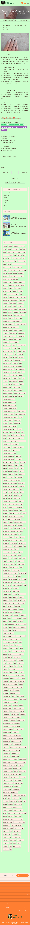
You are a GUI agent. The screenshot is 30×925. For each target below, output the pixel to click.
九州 (14, 267)
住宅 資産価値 (22, 678)
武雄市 (24, 558)
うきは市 (13, 438)
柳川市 (24, 528)
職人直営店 (12, 567)
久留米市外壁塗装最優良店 (20, 414)
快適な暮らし (23, 627)
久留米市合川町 (16, 582)
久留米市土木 (14, 501)
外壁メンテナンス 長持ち (8, 729)
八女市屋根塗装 (21, 486)
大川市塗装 (17, 324)
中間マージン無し (16, 450)
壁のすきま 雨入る (13, 747)
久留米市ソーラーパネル (15, 480)
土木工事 (5, 492)
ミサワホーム (11, 285)
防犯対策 (16, 549)
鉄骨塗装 (17, 624)
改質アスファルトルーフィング (9, 636)
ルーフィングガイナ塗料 (7, 351)
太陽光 (16, 474)
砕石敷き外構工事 (22, 573)
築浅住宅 (11, 672)
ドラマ (4, 663)
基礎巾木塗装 (19, 585)
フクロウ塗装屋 (23, 312)
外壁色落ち (11, 318)
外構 (25, 546)
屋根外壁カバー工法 (7, 345)
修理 (22, 663)
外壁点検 (21, 672)
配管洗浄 (13, 696)
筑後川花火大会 (6, 807)
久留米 (18, 276)
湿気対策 (19, 351)
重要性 (23, 360)
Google (20, 429)
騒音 (13, 264)
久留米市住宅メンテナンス (18, 708)
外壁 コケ (11, 690)
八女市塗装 (14, 453)
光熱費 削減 (5, 681)
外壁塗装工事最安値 (13, 381)
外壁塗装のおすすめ (14, 327)
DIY (21, 246)
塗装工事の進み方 (13, 333)
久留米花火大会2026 (18, 804)
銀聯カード (14, 336)
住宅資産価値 (12, 711)
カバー (12, 549)
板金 (22, 504)
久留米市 (5, 246)
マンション (5, 846)
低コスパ (20, 642)
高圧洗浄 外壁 (6, 693)
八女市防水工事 (14, 486)
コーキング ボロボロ (16, 750)
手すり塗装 (23, 762)
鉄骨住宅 (16, 672)
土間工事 (10, 495)
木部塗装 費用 (16, 615)
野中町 (18, 591)
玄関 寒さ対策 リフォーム (8, 783)
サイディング (5, 255)
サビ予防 (9, 585)
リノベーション (12, 270)
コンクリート (5, 648)
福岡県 (8, 261)
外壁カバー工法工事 (7, 591)
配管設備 (10, 471)
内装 (14, 846)
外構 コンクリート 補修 (19, 828)
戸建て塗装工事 (6, 792)
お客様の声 (5, 597)
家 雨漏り (15, 834)
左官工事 (5, 498)
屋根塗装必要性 (10, 606)
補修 (11, 843)
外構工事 (15, 558)
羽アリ (14, 798)
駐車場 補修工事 (6, 825)
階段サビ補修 (5, 765)
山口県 (16, 468)
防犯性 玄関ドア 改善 (19, 783)
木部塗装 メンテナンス (7, 615)
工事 (5, 202)
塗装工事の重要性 (17, 528)
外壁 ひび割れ (6, 747)
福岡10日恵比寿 (6, 300)
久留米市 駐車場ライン (7, 744)
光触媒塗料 (20, 291)
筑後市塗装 (15, 471)
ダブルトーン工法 (16, 570)
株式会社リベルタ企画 (7, 390)
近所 (19, 261)
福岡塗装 (5, 312)
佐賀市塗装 (5, 474)
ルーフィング (5, 639)
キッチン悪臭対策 (14, 702)
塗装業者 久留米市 (7, 732)
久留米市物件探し (11, 516)
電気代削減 (5, 621)
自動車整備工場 (11, 624)
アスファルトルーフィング (8, 633)
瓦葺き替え (12, 648)
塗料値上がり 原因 (20, 720)
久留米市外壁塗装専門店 (19, 369)
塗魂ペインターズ (22, 543)
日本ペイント (15, 384)
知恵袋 (19, 663)
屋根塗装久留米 (17, 786)
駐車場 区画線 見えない (18, 738)
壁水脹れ (17, 675)
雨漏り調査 (5, 579)
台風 (9, 813)
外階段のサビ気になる (7, 768)
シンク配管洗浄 (6, 699)
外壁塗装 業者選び (6, 726)
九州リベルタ (20, 357)
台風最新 (5, 816)
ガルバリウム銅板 (6, 642)
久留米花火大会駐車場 (7, 810)
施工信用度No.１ (14, 543)
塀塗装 (4, 252)
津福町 (14, 585)
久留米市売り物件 (20, 516)
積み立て (21, 417)
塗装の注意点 (23, 324)
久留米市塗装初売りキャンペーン (9, 525)
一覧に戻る (15, 172)
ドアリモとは (22, 777)
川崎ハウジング (11, 540)
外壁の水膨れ (5, 672)
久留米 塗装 (5, 375)
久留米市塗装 (23, 297)
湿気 (15, 351)
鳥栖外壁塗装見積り (7, 363)
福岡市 (4, 798)
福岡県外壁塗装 (17, 360)
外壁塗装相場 (5, 303)
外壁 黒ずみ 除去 (6, 714)
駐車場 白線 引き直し (17, 735)
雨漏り (19, 576)
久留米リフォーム (14, 573)
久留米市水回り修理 (7, 705)
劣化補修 (5, 657)
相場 (15, 354)
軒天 (19, 834)
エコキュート (10, 663)
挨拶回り (10, 312)
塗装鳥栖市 (19, 513)
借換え (12, 414)
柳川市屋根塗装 (6, 534)
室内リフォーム (6, 279)
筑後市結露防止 (21, 483)
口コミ (9, 618)
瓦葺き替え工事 (6, 549)
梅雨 (11, 831)
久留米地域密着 (17, 423)
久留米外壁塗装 (6, 573)
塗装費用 (11, 522)
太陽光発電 (11, 474)
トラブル (23, 261)
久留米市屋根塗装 (6, 453)
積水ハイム (5, 285)
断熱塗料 (24, 618)
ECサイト (15, 429)
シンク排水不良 (6, 702)
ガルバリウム (18, 639)
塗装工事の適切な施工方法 (8, 324)
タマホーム (22, 537)
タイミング (5, 651)
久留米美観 (5, 528)
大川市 (4, 306)
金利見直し (5, 423)
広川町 (9, 258)
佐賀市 (17, 294)
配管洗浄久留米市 (20, 696)
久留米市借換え (6, 414)
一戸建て (17, 264)
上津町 (14, 591)
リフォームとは (18, 288)
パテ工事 (23, 393)
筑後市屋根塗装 (6, 483)
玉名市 (4, 561)
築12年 (10, 384)
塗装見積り (10, 315)
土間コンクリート (18, 645)
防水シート (24, 630)
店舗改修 (21, 465)
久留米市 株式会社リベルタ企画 (19, 795)
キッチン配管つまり (14, 699)
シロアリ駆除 (5, 801)
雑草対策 (16, 771)
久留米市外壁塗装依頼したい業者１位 (10, 417)
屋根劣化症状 (17, 606)
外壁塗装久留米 (20, 507)
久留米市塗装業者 (14, 684)
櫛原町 (10, 597)
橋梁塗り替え (10, 465)
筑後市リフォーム (13, 801)
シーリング (5, 381)
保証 (7, 666)
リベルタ (5, 360)
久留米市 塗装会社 (7, 795)
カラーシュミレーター (7, 267)
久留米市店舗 (10, 468)
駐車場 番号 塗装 (6, 741)
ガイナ (10, 630)
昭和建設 (5, 540)
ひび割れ (5, 258)
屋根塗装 (9, 249)
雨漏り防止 (21, 609)
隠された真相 (13, 660)
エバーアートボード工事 (7, 576)
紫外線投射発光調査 (13, 579)
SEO (22, 432)
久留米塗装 (5, 297)
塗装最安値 (5, 522)
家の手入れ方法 (22, 771)
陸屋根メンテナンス (7, 378)
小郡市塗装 (21, 471)
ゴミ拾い (9, 306)
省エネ (10, 627)
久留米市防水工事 (6, 489)
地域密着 (11, 423)
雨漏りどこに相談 (6, 762)
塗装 (23, 258)
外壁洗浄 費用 (17, 690)
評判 (19, 348)
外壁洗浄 (21, 684)
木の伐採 (14, 372)
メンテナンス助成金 (7, 447)
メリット (21, 666)
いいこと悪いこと (16, 657)
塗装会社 (23, 435)
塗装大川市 (16, 510)
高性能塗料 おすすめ (16, 723)
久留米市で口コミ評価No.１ (8, 459)
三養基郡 (13, 252)
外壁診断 (14, 306)
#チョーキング (21, 182)
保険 (24, 801)
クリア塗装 (5, 384)
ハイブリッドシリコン (7, 291)
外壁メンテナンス (18, 318)
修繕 (21, 294)
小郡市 (4, 249)
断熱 (23, 378)
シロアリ (9, 798)
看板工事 (5, 273)
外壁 (13, 258)
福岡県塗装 (11, 288)
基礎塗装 (5, 315)
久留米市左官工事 (16, 498)
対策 (13, 651)
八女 (13, 249)
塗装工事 (9, 264)
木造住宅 (22, 651)
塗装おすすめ (14, 426)
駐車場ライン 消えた (7, 735)
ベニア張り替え (6, 555)
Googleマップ (6, 432)
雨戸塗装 (5, 570)
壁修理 (18, 267)
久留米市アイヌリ (6, 444)
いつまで (18, 831)
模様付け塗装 (15, 588)
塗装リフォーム (16, 627)
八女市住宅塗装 (14, 534)
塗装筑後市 (22, 510)
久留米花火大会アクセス (18, 810)
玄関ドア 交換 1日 (17, 780)
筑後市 (11, 255)
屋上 (23, 372)
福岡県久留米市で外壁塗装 (8, 369)
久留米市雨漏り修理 (15, 756)
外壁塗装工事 (5, 777)
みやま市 (21, 552)
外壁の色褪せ (5, 645)
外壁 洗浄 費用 (6, 720)
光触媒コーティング (7, 594)
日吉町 (15, 576)
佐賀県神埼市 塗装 (7, 387)
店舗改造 (5, 468)
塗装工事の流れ (21, 333)
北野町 (17, 567)
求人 (4, 261)
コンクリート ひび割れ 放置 (16, 825)
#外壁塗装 (13, 182)
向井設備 (5, 471)
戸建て (14, 843)
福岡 (15, 255)
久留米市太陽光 (6, 480)
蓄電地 (4, 477)
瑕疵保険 (5, 804)
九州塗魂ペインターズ (7, 546)
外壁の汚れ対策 (6, 774)
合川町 (4, 585)
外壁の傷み (5, 318)
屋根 (24, 255)
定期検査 (17, 297)
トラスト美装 (23, 624)
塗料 (16, 261)
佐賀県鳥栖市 (15, 363)
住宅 (15, 561)
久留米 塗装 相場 (7, 837)
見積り (5, 205)
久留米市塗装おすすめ (7, 429)
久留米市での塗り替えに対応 (8, 157)
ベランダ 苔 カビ (7, 834)
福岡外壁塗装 (11, 297)
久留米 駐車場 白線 (17, 744)
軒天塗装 (23, 252)
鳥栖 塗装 (12, 375)
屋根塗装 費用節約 (6, 723)
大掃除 (16, 666)
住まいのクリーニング (7, 708)
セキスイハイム (20, 669)
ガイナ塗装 (5, 627)
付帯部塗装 (5, 558)
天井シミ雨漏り (15, 759)
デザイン (18, 846)
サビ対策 (22, 582)
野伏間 (24, 600)
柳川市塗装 (13, 531)
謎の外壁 (10, 657)
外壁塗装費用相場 (16, 789)
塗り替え (3, 167)
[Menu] (27, 2)
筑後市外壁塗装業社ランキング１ (9, 405)
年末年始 (11, 666)
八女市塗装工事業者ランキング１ (9, 402)
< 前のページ (5, 172)
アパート (19, 843)
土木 (17, 489)
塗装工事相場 (22, 300)
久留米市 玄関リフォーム (8, 786)
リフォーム (6, 195)
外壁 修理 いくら (6, 753)
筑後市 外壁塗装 (19, 375)
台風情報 (13, 813)
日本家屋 (5, 654)
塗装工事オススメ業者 (7, 330)
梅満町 (11, 600)
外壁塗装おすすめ (6, 426)
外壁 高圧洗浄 (23, 714)
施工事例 (17, 651)
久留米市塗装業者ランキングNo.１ (9, 411)
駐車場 (12, 564)
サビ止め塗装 (20, 765)
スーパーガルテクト (7, 348)
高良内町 (10, 588)
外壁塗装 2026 (13, 720)
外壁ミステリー (6, 660)
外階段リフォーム (13, 765)
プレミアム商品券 (21, 336)
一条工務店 (20, 381)
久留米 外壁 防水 (6, 756)
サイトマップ (22, 910)
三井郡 (10, 558)
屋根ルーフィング (16, 630)
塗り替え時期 (10, 339)
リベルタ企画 (5, 333)
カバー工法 (20, 255)
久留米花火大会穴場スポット (16, 807)
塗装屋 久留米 (13, 840)
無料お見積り (18, 258)
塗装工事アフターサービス (8, 462)
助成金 (4, 339)
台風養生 (5, 618)
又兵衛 (9, 519)
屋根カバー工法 (20, 561)
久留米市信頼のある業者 (16, 519)
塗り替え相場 (20, 354)
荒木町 (24, 585)
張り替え (18, 270)
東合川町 (5, 624)
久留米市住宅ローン (22, 411)
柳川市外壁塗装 (6, 531)
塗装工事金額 (5, 357)
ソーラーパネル (10, 477)
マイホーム (10, 354)
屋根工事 (6, 200)
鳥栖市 (19, 534)
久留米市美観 (20, 525)
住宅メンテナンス (20, 654)
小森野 (19, 564)
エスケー (15, 291)
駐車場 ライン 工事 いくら (16, 741)
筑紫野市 (14, 621)
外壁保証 (16, 537)
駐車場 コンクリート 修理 (8, 828)
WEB (12, 435)
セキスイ (12, 675)
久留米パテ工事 (17, 393)
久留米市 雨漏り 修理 (15, 753)
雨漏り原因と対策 (6, 759)
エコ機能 (22, 285)
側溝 (14, 492)
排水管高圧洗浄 (23, 699)
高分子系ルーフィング (21, 636)
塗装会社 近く (18, 816)
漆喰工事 (19, 600)
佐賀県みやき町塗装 (16, 387)
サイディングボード (7, 552)
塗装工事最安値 (13, 303)
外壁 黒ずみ (5, 690)
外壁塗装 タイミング (14, 678)
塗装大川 (11, 510)
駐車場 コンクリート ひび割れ (16, 819)
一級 (14, 546)
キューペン (10, 360)
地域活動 (12, 366)
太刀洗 (9, 294)
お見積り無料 (5, 600)
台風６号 (18, 813)
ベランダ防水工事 (6, 603)
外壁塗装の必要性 (6, 321)
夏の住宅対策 (20, 621)
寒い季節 (13, 669)
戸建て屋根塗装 (6, 684)
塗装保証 (11, 537)
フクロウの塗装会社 (15, 504)
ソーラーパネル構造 (19, 477)
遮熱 (20, 378)
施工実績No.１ (6, 543)
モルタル (21, 492)
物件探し (5, 516)
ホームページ (17, 435)
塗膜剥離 (18, 252)
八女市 (17, 249)
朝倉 (21, 249)
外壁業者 (10, 396)
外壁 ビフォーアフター (16, 717)
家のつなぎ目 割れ (6, 750)
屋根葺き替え (5, 276)
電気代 (14, 618)
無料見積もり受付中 (17, 768)
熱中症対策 (19, 618)
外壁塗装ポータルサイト (8, 282)
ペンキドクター (6, 441)
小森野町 (22, 603)
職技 (16, 459)
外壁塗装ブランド (17, 420)
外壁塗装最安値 (20, 303)
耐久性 (12, 261)
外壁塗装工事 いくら (14, 777)
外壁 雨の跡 (5, 840)
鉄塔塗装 (16, 462)
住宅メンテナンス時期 (14, 342)
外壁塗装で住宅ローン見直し (18, 447)
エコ (11, 357)
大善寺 (19, 579)
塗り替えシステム (6, 504)
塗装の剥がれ (5, 831)
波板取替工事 (23, 615)
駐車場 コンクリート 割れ (8, 822)
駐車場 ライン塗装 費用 (7, 738)
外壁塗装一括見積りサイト (19, 282)
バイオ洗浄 (14, 594)
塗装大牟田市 (12, 513)
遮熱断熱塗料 (16, 315)
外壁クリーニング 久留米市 (17, 687)
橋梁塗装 (5, 465)
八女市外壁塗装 (6, 486)
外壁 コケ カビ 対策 (15, 714)
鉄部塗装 (5, 612)
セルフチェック (20, 306)
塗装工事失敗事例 (14, 279)
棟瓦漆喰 (24, 579)
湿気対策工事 (5, 567)
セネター (14, 345)
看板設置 (10, 273)
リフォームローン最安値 (7, 420)
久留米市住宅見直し (7, 450)
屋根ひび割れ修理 (22, 759)
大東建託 (17, 285)
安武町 (13, 603)
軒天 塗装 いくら (16, 837)
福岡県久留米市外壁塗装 (8, 393)
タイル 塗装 (5, 843)
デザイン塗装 (10, 561)
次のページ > (24, 172)
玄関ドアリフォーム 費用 (8, 780)
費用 (17, 648)
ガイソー (5, 354)
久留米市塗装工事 (12, 681)
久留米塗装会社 (6, 366)
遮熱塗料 (19, 555)
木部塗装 (5, 396)
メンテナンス (5, 849)
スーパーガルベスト (21, 345)
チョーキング (5, 537)
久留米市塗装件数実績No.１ (8, 456)
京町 (15, 600)
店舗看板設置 (20, 273)
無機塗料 (21, 384)
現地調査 (5, 588)
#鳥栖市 (7, 182)
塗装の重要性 (20, 396)
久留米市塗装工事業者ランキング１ (10, 408)
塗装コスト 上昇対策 (16, 726)
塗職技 (20, 459)
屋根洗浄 (21, 705)
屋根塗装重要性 (15, 609)
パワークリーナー (21, 594)
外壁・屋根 (24, 270)
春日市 (13, 294)
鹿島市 (4, 264)
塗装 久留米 (10, 816)
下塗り (10, 846)
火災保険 (17, 603)
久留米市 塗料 (15, 732)
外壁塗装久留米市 (11, 507)
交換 (4, 666)
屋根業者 (15, 396)
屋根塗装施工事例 (21, 681)
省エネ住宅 (5, 630)
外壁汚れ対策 (5, 711)
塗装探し (24, 513)
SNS (9, 435)
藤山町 (23, 564)
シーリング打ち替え (7, 789)
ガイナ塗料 (15, 348)
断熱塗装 (22, 675)
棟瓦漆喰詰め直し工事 (7, 582)
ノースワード (15, 378)
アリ (17, 798)
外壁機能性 (5, 288)
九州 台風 (24, 813)
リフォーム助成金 (15, 444)
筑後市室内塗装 (14, 483)
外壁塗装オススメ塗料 (17, 330)
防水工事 (15, 357)
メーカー (22, 315)
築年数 (4, 606)
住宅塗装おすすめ (20, 438)
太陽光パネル (21, 474)
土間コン (11, 645)
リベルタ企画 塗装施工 (18, 729)
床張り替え (21, 597)
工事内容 (21, 648)
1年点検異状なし (14, 792)
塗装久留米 (5, 510)
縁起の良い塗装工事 (14, 300)
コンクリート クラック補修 (20, 822)
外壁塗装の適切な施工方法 (17, 321)
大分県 (9, 438)
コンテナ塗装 (13, 555)
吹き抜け (12, 774)
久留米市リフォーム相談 (8, 771)
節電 (10, 621)
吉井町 (9, 570)
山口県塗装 (21, 468)
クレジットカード (6, 336)
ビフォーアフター (11, 654)
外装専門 (24, 351)
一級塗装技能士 (20, 546)
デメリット (5, 669)
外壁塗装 (10, 246)
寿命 (15, 663)
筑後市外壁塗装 (6, 327)
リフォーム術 (18, 774)
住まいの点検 (20, 660)
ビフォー (5, 813)
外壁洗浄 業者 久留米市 (14, 693)
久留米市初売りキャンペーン (19, 522)
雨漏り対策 (15, 597)
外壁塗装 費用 (6, 678)
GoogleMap (12, 432)
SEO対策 (5, 435)
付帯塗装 (13, 489)
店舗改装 (16, 465)
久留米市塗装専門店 (7, 372)
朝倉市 (24, 249)
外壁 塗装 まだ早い (6, 696)
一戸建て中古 (23, 264)
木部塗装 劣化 (11, 612)
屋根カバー (12, 639)
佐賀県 (9, 252)
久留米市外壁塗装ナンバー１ (8, 399)
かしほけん (10, 804)
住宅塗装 (11, 528)
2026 (14, 831)
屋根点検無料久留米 (15, 762)
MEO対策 (18, 432)
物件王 (4, 519)
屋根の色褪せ (14, 642)
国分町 (21, 567)
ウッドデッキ (15, 552)
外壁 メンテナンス (6, 717)
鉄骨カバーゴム (6, 675)
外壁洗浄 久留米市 (6, 687)
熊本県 (4, 438)
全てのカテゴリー (8, 193)
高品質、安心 (18, 456)
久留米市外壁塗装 (21, 309)
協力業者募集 (15, 312)
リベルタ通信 (15, 705)
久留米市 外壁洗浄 (20, 711)
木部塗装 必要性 (18, 612)
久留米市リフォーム (19, 540)
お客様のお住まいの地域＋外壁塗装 (10, 309)
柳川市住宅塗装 (20, 531)
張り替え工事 (12, 276)
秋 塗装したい (20, 840)
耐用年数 (19, 372)
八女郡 (19, 558)
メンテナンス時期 (17, 339)
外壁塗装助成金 (16, 246)
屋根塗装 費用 (6, 819)
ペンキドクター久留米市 (15, 441)
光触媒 (4, 294)
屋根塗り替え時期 (6, 609)
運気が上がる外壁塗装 (17, 390)
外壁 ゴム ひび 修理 (22, 747)
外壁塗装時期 (5, 342)
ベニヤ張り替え (6, 564)
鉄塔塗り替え (22, 462)
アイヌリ (23, 441)
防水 (11, 849)
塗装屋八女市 (5, 513)
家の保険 (20, 801)
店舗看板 (15, 273)
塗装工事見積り (19, 366)
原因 (10, 651)
